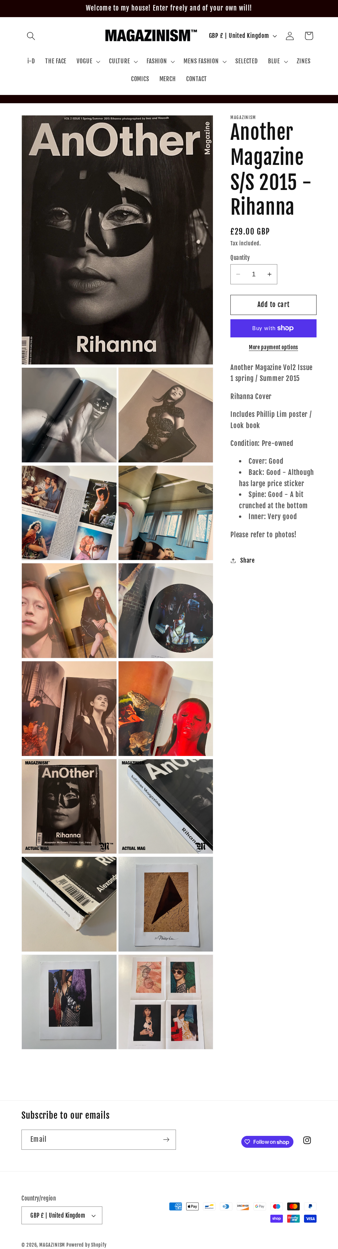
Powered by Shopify (86, 1245)
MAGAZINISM (52, 1245)
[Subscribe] (166, 1140)
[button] (30, 35)
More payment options (273, 347)
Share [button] (247, 560)
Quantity (240, 257)
